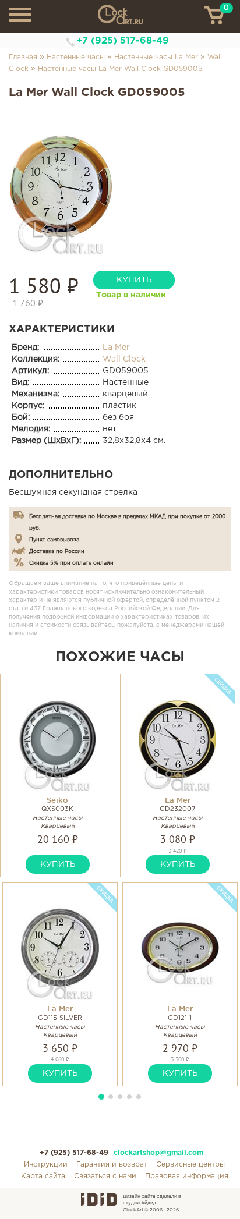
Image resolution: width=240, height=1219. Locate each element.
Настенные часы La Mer (156, 57)
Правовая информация (186, 1176)
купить (134, 280)
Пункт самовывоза (54, 539)
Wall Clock (124, 359)
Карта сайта (43, 1176)
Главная (23, 57)
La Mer (116, 347)
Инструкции (46, 1164)
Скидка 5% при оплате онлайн (71, 563)
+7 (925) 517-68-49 (122, 41)
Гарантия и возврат (111, 1164)
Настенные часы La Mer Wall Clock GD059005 (120, 69)
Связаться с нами (105, 1176)
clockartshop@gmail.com (158, 1153)
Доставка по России (56, 551)
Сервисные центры (190, 1164)
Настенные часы (76, 57)
